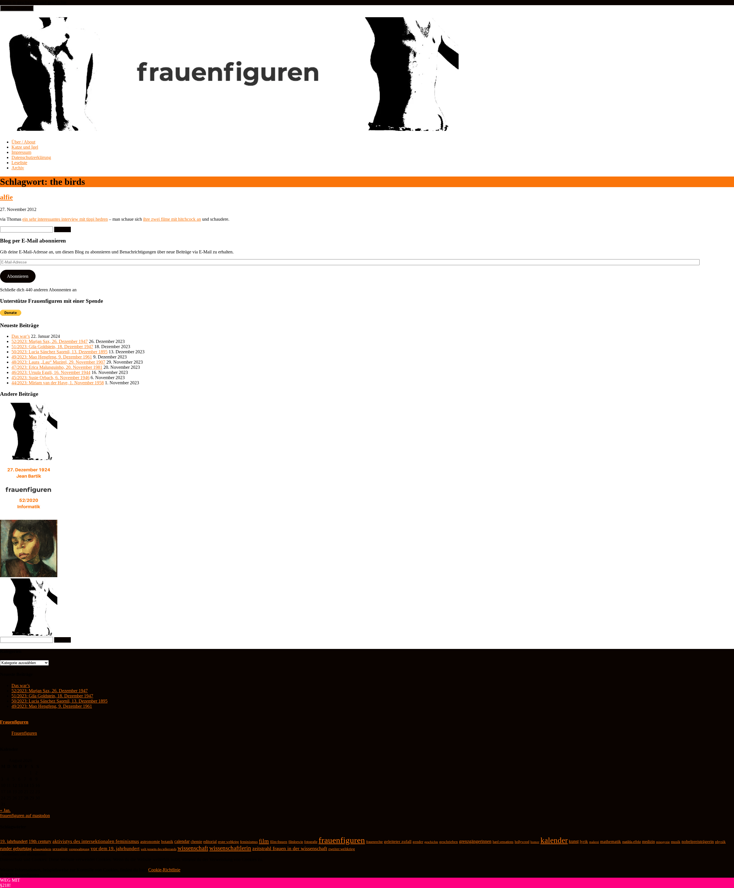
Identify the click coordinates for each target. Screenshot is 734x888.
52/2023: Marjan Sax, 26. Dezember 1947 (49, 341)
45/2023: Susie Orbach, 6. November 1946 (50, 377)
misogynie (663, 842)
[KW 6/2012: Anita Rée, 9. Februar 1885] (28, 575)
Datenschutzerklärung (31, 157)
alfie (6, 197)
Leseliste (19, 162)
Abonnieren (17, 276)
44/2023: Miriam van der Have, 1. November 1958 (57, 382)
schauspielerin (42, 849)
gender (418, 842)
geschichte (431, 842)
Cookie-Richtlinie (164, 869)
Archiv (17, 167)
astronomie (150, 841)
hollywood (522, 842)
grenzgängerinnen (475, 841)
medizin (648, 841)
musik (675, 842)
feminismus (249, 841)
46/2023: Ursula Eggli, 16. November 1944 (50, 372)
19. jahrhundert (14, 841)
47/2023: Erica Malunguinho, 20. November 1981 (56, 367)
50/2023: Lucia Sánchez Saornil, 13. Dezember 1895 (59, 351)
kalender (554, 840)
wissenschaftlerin (230, 848)
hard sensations (503, 842)
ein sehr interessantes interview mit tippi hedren (65, 219)
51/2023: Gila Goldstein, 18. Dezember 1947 (52, 346)
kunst (574, 841)
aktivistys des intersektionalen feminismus (95, 841)
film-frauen (278, 842)
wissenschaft (192, 848)
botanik (167, 841)
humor (534, 842)
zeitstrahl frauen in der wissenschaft (289, 848)
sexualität (60, 849)
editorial (210, 841)
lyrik (584, 841)
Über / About (23, 141)
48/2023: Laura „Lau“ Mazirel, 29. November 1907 (58, 362)
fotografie (310, 842)
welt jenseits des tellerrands (158, 849)
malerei (594, 842)
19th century (40, 841)
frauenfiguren (342, 840)
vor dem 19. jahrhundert (115, 848)
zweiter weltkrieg (341, 849)
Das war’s (20, 336)
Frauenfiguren (14, 722)
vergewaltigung (79, 849)
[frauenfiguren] (230, 128)
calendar (182, 841)
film (264, 841)
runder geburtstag (16, 848)
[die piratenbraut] (28, 634)
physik (720, 841)
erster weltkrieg (228, 842)
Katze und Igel (24, 147)
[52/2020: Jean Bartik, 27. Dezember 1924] (28, 517)
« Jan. (5, 810)
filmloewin (295, 842)
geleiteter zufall (397, 841)
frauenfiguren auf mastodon (25, 815)
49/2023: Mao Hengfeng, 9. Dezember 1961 (51, 356)
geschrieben (448, 841)
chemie (196, 841)
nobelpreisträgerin (698, 841)
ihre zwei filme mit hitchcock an (172, 219)
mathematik (610, 841)
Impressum (21, 152)
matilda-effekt (631, 842)
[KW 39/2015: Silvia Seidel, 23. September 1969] (28, 458)
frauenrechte (374, 842)
